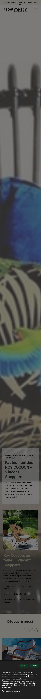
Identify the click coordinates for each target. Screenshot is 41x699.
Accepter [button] (34, 666)
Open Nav (35, 7)
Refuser (23, 666)
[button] (34, 631)
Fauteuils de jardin (23, 455)
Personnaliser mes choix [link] (11, 691)
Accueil (8, 455)
